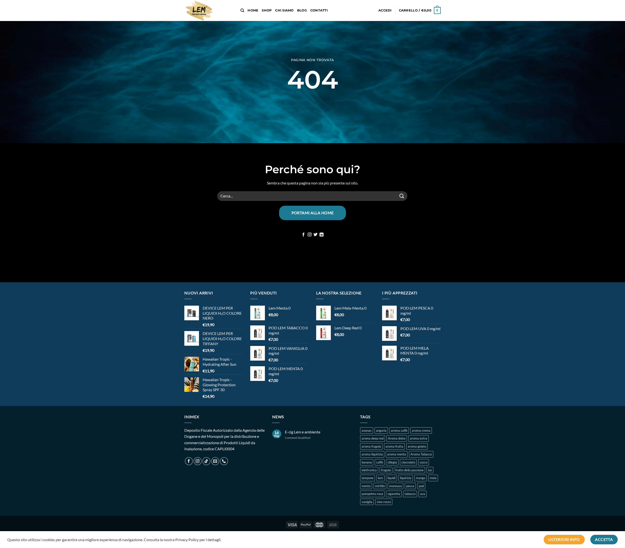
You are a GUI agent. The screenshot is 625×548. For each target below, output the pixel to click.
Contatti (319, 10)
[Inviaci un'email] (215, 461)
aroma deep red (373, 438)
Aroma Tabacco (421, 454)
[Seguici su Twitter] (315, 235)
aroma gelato (417, 446)
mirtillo (380, 486)
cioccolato (408, 462)
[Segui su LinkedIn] (321, 235)
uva (422, 494)
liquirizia (405, 478)
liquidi (391, 478)
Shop (267, 10)
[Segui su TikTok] (206, 461)
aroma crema (421, 430)
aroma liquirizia (372, 454)
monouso (395, 486)
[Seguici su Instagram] (310, 235)
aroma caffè (399, 430)
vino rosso (384, 502)
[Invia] (402, 196)
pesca (410, 486)
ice (430, 470)
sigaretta (393, 494)
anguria (381, 430)
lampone (368, 478)
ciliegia (392, 462)
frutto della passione (409, 470)
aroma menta (396, 454)
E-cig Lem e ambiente (302, 432)
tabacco (410, 494)
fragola (386, 470)
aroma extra (418, 438)
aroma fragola (371, 446)
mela (433, 478)
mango (420, 478)
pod (421, 486)
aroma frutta (394, 446)
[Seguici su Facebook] (303, 235)
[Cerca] (242, 10)
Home (253, 10)
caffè (379, 462)
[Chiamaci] (224, 461)
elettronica (369, 470)
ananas (367, 430)
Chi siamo (284, 10)
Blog (302, 10)
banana (367, 462)
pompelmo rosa (372, 494)
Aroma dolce (397, 438)
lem (380, 478)
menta (366, 486)
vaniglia (367, 502)
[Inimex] (208, 10)
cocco (423, 462)
